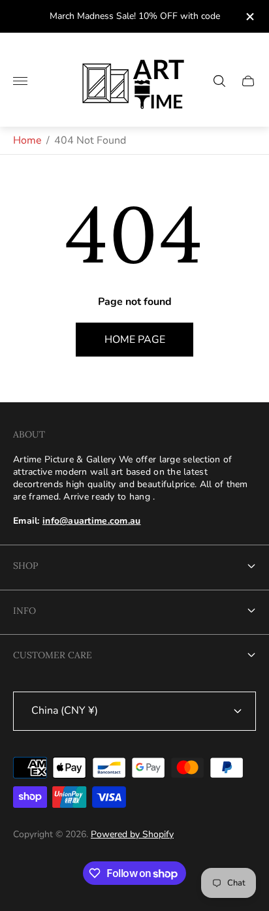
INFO (24, 610)
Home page (134, 339)
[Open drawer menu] (20, 81)
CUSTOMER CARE (52, 655)
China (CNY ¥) (64, 710)
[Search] (219, 81)
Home (27, 140)
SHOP (25, 565)
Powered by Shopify (132, 834)
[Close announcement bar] (249, 16)
